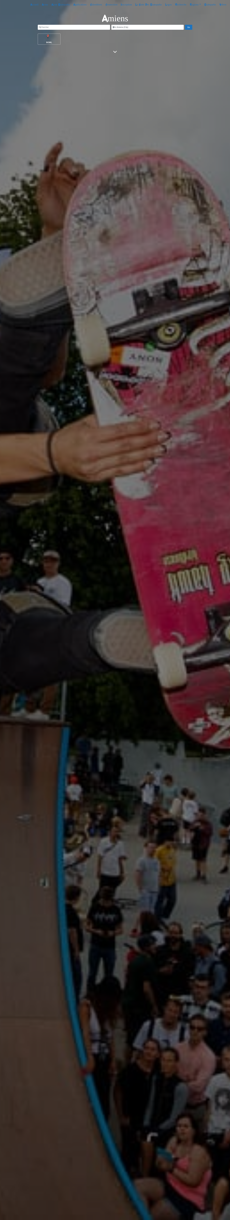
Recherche (181, 4)
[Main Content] (115, 52)
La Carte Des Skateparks (148, 4)
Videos (222, 4)
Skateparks (210, 4)
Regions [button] (194, 4)
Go (189, 27)
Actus (45, 4)
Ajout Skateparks (60, 4)
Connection (111, 4)
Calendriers (96, 4)
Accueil (34, 4)
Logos (168, 4)
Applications (80, 4)
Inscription (126, 4)
